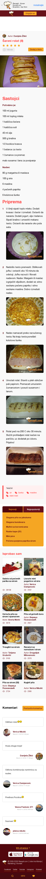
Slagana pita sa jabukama (18, 517)
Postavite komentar (33, 708)
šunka (20, 492)
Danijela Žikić (20, 36)
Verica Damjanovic (22, 783)
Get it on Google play (31, 854)
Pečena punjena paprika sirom (21, 541)
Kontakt (19, 863)
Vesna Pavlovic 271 (24, 807)
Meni (23, 876)
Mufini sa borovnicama (17, 527)
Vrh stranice (22, 848)
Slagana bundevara (15, 522)
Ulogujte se (30, 13)
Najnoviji (13, 509)
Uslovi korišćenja (35, 861)
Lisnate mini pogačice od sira (34, 574)
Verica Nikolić (19, 731)
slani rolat (14, 496)
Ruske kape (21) (13, 531)
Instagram (30, 869)
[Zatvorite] (2, 5)
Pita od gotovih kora (34, 608)
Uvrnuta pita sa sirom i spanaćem (12, 608)
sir (11, 492)
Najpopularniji (33, 509)
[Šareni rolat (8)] (25, 245)
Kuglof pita (34, 677)
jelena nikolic (19, 831)
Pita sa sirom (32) (12, 677)
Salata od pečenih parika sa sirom (12, 574)
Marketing (11, 863)
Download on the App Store (15, 854)
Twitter (15, 869)
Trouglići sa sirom (12, 643)
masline (33, 492)
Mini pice (10, 536)
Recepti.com (4, 862)
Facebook (7, 869)
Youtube (22, 869)
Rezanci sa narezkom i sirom (34, 643)
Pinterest (39, 869)
